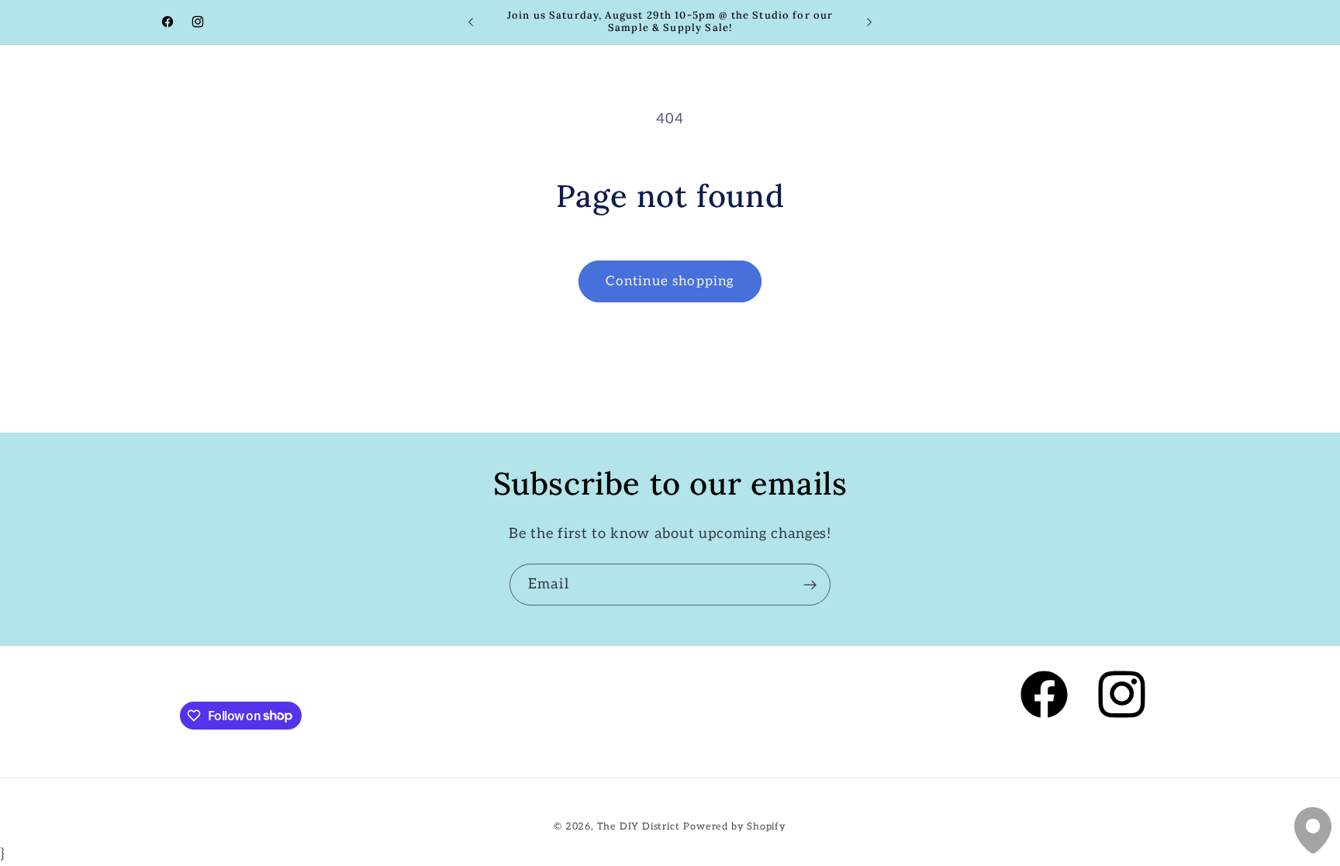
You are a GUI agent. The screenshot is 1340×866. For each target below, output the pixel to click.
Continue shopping (670, 281)
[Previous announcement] (471, 22)
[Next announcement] (869, 22)
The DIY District (638, 827)
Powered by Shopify (734, 827)
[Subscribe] (810, 585)
